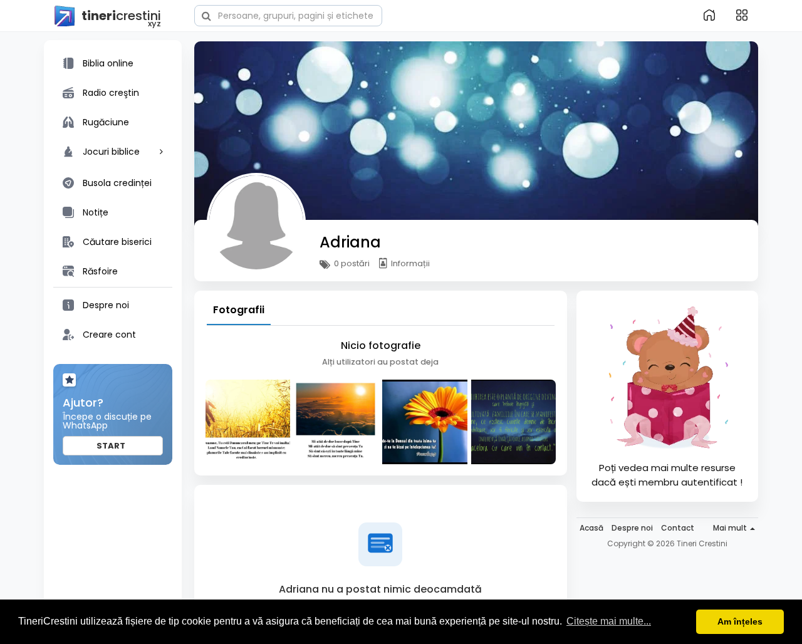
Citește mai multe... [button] (608, 621)
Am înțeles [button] (740, 621)
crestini (121, 16)
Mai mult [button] (731, 527)
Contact (677, 527)
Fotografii (238, 310)
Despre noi (632, 527)
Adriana (350, 242)
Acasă (591, 527)
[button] (288, 14)
